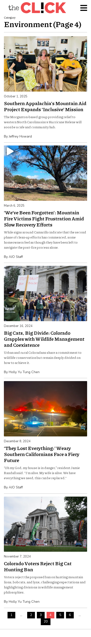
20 (46, 621)
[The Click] (37, 7)
